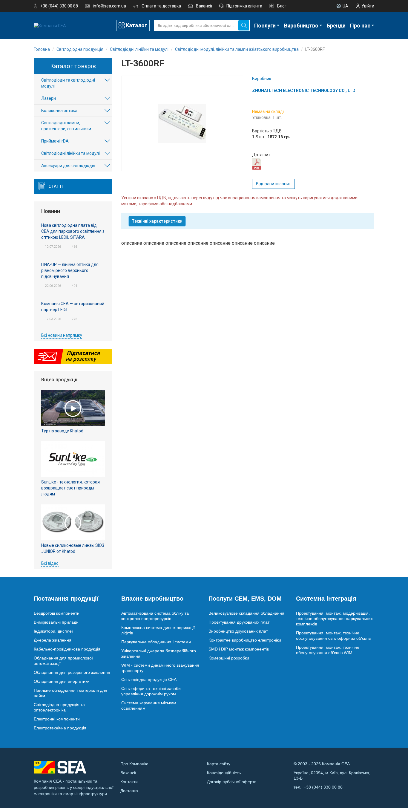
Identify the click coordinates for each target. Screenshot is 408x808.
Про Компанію (134, 763)
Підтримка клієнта (244, 6)
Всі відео (50, 563)
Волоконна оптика (59, 110)
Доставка (129, 790)
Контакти (129, 781)
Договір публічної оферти (232, 781)
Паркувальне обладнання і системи (156, 641)
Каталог (136, 25)
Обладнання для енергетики (62, 681)
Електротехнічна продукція (60, 728)
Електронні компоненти (57, 719)
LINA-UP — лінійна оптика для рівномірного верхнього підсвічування (70, 270)
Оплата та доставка (161, 6)
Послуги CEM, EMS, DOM (245, 598)
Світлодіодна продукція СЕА (149, 679)
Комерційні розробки (228, 658)
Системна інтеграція (326, 598)
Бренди (336, 25)
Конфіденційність (224, 772)
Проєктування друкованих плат (238, 622)
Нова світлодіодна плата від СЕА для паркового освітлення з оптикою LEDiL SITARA (73, 231)
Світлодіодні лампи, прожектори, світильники (66, 125)
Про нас (360, 25)
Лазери (48, 98)
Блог (281, 6)
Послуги (265, 25)
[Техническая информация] (256, 163)
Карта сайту (218, 763)
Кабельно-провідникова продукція (67, 649)
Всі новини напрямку (61, 335)
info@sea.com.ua (109, 6)
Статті (56, 186)
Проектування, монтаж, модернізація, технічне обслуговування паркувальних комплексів (334, 618)
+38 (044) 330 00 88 (59, 6)
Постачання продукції (66, 598)
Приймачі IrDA (55, 141)
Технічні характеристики (157, 221)
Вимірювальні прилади (56, 622)
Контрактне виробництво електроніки (244, 640)
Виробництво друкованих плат (238, 631)
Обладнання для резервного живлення (72, 672)
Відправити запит (273, 183)
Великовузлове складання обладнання (246, 613)
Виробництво (301, 25)
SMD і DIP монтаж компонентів (238, 649)
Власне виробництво (152, 598)
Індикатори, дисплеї (53, 631)
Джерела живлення (52, 640)
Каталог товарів (73, 66)
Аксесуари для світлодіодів (68, 165)
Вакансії (204, 6)
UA (345, 6)
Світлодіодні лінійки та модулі (70, 153)
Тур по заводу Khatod (62, 431)
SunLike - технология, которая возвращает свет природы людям (70, 488)
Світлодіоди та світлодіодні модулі (68, 83)
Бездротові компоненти (56, 613)
